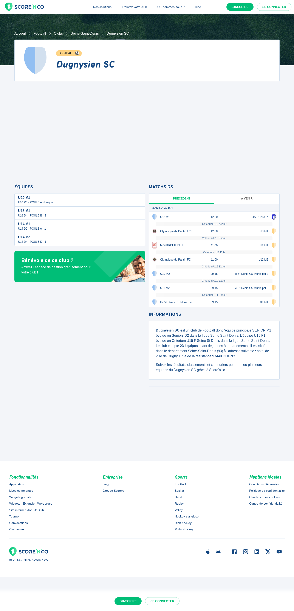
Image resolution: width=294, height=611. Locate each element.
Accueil (20, 33)
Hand (178, 497)
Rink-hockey (183, 523)
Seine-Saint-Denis (85, 33)
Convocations (18, 523)
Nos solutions (102, 7)
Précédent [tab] (181, 198)
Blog (106, 484)
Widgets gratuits (20, 497)
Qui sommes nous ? (171, 7)
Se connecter (274, 7)
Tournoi (14, 516)
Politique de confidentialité (267, 490)
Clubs (58, 33)
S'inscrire (240, 7)
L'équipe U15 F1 (252, 335)
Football (40, 33)
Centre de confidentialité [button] (265, 503)
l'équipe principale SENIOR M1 (247, 330)
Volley (179, 510)
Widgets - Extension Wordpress (30, 503)
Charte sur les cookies (264, 497)
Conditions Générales (264, 484)
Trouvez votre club (134, 7)
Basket (179, 490)
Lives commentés (21, 490)
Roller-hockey (184, 529)
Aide (198, 7)
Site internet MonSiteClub (26, 510)
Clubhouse (16, 529)
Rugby (179, 503)
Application (16, 484)
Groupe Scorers (113, 490)
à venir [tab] (246, 198)
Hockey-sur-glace (187, 516)
